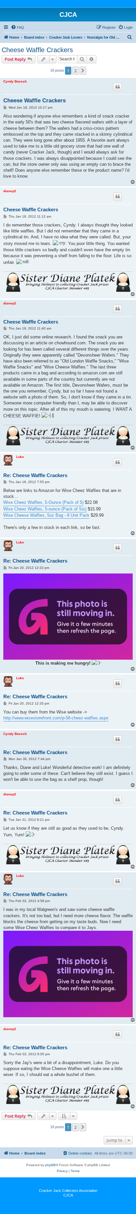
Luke (20, 457)
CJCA (68, 1195)
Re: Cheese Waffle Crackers (35, 475)
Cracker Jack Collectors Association (68, 1191)
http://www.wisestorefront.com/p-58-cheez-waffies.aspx (56, 717)
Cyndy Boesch (15, 81)
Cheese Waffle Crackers (37, 49)
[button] (83, 71)
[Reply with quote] (117, 87)
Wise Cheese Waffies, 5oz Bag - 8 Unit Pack (46, 515)
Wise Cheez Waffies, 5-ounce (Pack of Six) (44, 508)
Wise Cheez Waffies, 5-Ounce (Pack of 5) (43, 502)
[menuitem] (17, 27)
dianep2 (9, 191)
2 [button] (75, 71)
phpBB (50, 1165)
